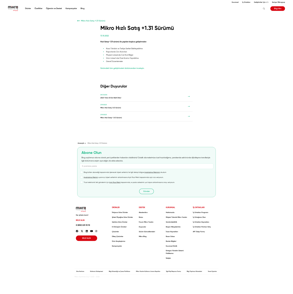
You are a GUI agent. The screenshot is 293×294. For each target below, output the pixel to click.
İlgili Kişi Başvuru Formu (173, 271)
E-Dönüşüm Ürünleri (119, 227)
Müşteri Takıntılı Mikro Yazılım (176, 217)
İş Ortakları (246, 2)
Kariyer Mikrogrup (278, 2)
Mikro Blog (142, 236)
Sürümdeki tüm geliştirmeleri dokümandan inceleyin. (122, 68)
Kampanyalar (71, 8)
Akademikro (143, 212)
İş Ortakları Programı (200, 212)
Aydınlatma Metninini (152, 172)
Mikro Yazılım (13, 8)
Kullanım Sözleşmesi (96, 271)
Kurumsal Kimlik (171, 246)
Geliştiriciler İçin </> (261, 2)
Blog (82, 8)
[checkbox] (123, 173)
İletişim (168, 258)
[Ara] (264, 8)
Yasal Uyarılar (212, 271)
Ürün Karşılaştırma (118, 241)
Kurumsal (235, 2)
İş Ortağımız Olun (199, 217)
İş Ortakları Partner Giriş (202, 227)
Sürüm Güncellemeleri (147, 232)
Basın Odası (170, 236)
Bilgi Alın (277, 9)
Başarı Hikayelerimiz (173, 227)
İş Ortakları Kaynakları (201, 222)
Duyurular (142, 227)
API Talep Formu (199, 232)
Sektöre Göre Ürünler (119, 222)
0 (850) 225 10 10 (83, 225)
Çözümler (115, 232)
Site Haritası (80, 271)
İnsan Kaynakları (172, 232)
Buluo (141, 217)
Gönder (146, 191)
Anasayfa (81, 143)
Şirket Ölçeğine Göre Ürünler (122, 217)
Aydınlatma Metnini (91, 177)
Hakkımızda (170, 212)
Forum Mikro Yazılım (146, 222)
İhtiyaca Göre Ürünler (120, 212)
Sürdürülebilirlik (171, 222)
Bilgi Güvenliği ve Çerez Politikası (119, 271)
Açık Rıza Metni (115, 182)
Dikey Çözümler (117, 236)
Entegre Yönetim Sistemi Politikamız (175, 252)
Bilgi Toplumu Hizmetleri (194, 271)
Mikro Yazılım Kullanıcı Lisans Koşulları (148, 271)
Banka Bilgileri (171, 241)
